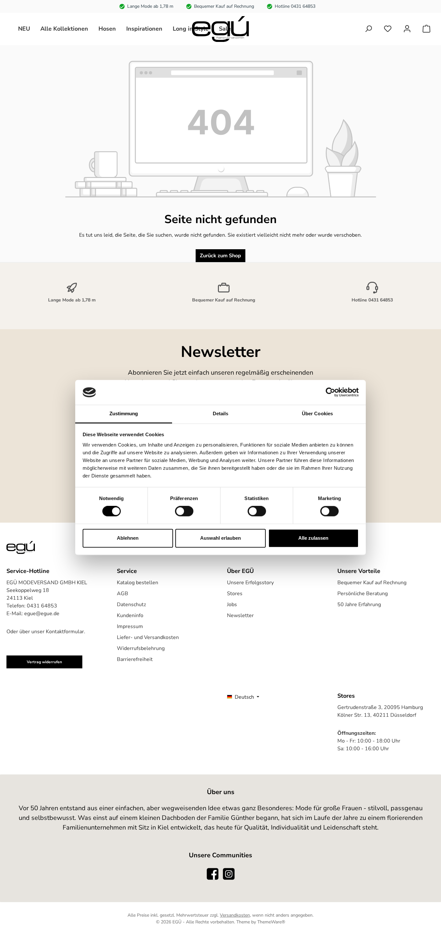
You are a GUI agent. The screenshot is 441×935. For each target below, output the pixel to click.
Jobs (232, 604)
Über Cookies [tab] (317, 413)
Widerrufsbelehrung (141, 648)
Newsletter (240, 615)
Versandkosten (235, 915)
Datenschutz (131, 604)
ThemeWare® (271, 922)
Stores (234, 593)
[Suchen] (368, 28)
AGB (122, 593)
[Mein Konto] (407, 28)
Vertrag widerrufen (44, 661)
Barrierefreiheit (135, 659)
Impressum (130, 626)
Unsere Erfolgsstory (250, 582)
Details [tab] (221, 413)
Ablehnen (127, 538)
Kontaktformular (65, 631)
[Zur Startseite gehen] (220, 29)
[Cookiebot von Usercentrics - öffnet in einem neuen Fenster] (330, 392)
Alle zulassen (313, 538)
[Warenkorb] (426, 28)
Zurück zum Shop (220, 255)
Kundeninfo (130, 615)
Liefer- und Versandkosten (148, 637)
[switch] (184, 511)
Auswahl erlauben (220, 538)
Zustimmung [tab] (123, 413)
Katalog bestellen (137, 582)
